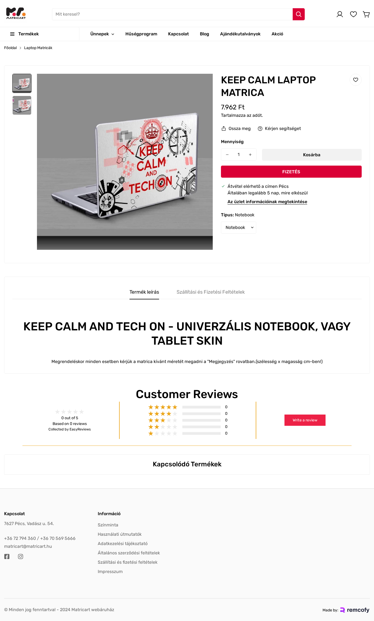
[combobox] (178, 14)
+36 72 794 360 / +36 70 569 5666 (40, 538)
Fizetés (291, 171)
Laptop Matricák (38, 48)
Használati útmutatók (120, 534)
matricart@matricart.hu (28, 546)
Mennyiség (232, 141)
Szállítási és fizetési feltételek (127, 562)
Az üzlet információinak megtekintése (267, 201)
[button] (366, 14)
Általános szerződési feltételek (129, 552)
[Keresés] (299, 14)
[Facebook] (7, 556)
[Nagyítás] (201, 85)
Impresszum (110, 571)
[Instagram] (20, 556)
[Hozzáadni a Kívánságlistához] (356, 80)
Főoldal (10, 48)
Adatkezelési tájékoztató (123, 543)
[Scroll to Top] (363, 591)
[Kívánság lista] (353, 14)
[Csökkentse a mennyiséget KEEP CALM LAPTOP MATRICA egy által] (227, 154)
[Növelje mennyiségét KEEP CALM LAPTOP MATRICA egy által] (250, 154)
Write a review (305, 420)
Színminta (108, 525)
